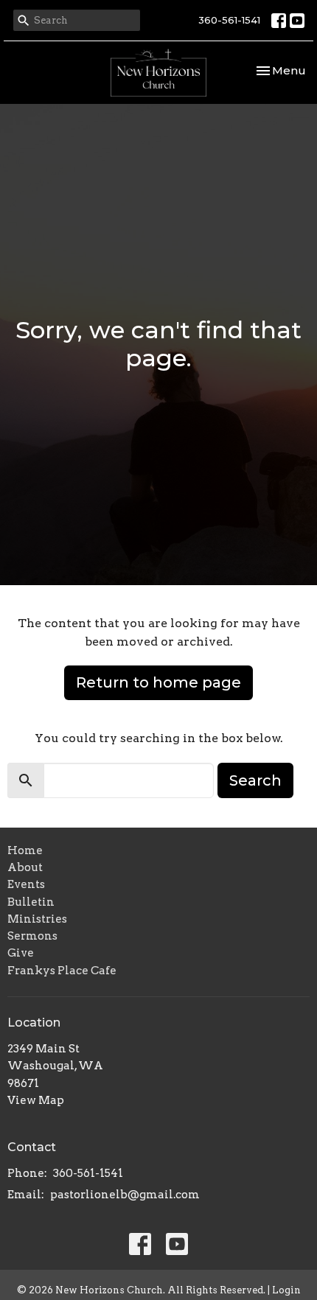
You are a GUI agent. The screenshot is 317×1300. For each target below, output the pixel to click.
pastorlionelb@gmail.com (125, 1194)
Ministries (37, 919)
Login (286, 1290)
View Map (35, 1100)
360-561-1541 (229, 20)
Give (20, 953)
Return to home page (158, 682)
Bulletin (31, 902)
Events (26, 884)
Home (25, 850)
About (25, 867)
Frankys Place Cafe (61, 970)
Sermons (32, 936)
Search (255, 780)
